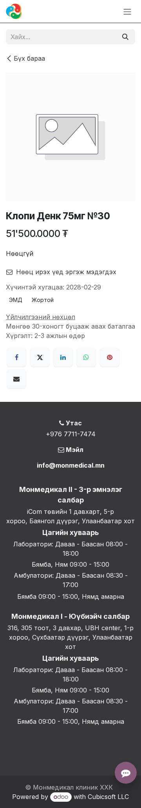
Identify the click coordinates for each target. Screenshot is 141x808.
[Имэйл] (16, 378)
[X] (40, 357)
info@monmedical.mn (71, 465)
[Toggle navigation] (127, 11)
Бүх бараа (29, 58)
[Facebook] (16, 357)
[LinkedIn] (63, 357)
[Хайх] (125, 36)
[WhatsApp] (86, 357)
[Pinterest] (109, 357)
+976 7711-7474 (71, 434)
